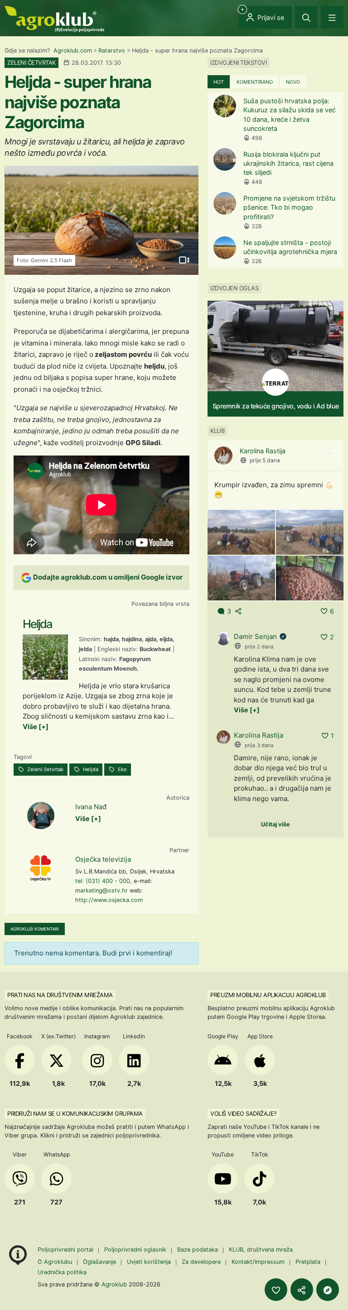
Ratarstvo (111, 50)
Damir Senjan (255, 636)
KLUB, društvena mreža (261, 1249)
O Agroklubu (55, 1261)
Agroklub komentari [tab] (34, 928)
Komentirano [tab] (255, 82)
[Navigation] (332, 17)
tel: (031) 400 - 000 (102, 881)
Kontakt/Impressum (258, 1261)
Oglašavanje (99, 1261)
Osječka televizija (103, 859)
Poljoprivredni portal (66, 1249)
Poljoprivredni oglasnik (136, 1249)
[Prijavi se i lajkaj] (276, 1289)
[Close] (306, 17)
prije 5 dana (265, 460)
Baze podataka (198, 1249)
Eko (121, 769)
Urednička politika (62, 1272)
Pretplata (307, 1261)
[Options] (328, 453)
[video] (183, 259)
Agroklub (114, 1284)
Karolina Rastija (262, 451)
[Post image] (241, 531)
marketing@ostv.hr (101, 890)
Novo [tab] (293, 82)
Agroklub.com (72, 50)
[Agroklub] (54, 18)
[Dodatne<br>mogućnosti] (327, 1289)
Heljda (90, 769)
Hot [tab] (218, 82)
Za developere (201, 1261)
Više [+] (35, 726)
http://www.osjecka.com (109, 900)
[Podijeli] (301, 1289)
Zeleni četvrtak (44, 769)
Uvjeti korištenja (149, 1261)
